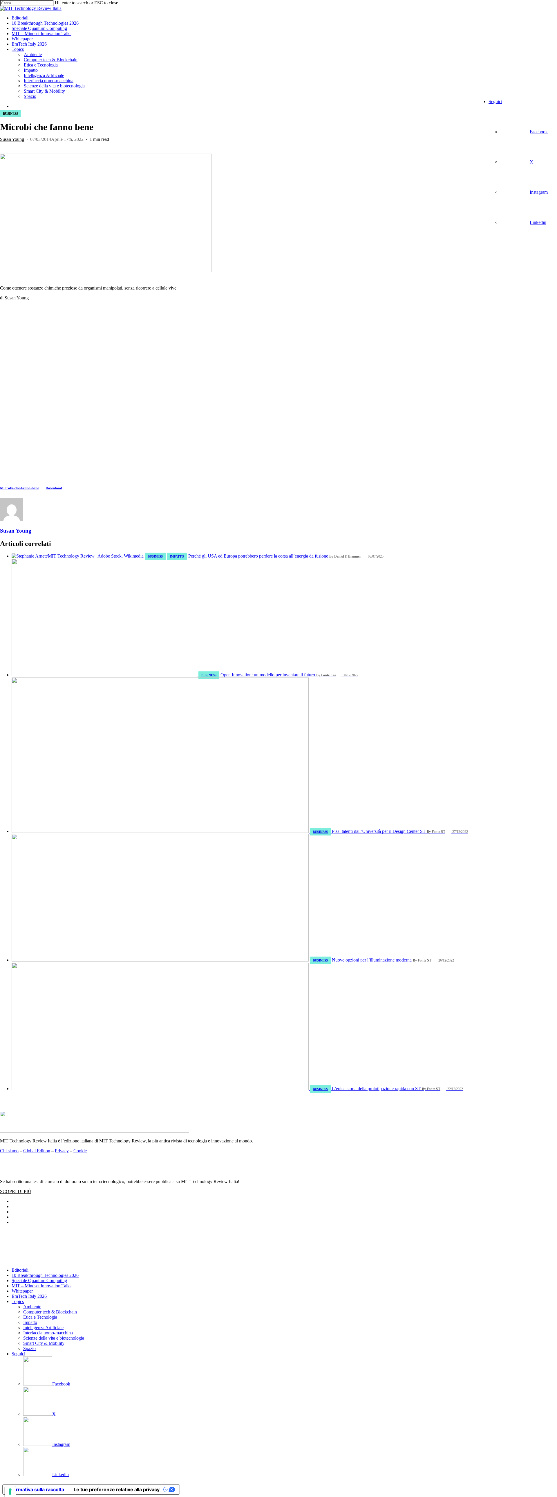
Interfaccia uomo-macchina (48, 1332)
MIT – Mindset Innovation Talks (41, 1285)
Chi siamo (9, 1150)
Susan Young (12, 139)
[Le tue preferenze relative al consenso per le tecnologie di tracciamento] (10, 1491)
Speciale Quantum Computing (39, 1280)
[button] (15, 1191)
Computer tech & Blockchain (50, 1311)
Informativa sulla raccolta (35, 1489)
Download (54, 488)
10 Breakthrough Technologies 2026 (45, 1275)
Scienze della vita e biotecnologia (53, 1338)
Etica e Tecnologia (40, 1317)
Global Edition (36, 1150)
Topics (18, 1301)
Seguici (18, 1353)
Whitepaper (22, 1290)
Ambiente (32, 1306)
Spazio (29, 1348)
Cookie (80, 1150)
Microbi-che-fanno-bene (19, 488)
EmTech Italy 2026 (29, 1296)
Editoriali (20, 1270)
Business (10, 113)
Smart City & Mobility (43, 1343)
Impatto (30, 1322)
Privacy (62, 1150)
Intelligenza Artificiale (43, 1327)
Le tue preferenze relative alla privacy (117, 1489)
